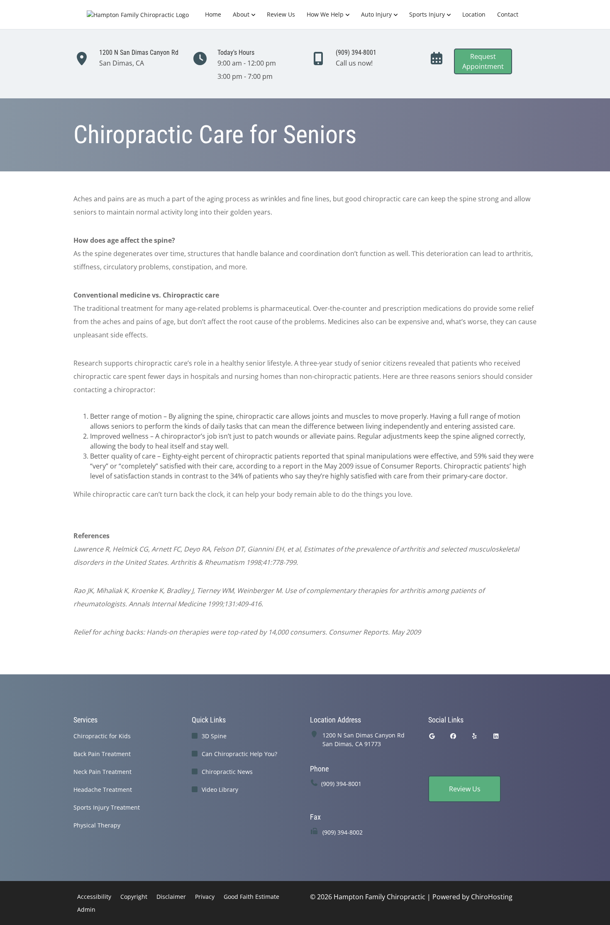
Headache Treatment (102, 789)
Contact (507, 14)
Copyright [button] (133, 897)
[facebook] (453, 736)
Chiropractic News (227, 772)
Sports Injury (427, 14)
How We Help (325, 14)
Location (474, 14)
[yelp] (474, 736)
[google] (432, 736)
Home (213, 14)
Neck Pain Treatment (102, 772)
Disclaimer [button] (171, 897)
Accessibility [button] (94, 897)
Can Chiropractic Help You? (239, 754)
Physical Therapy (96, 825)
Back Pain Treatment (102, 754)
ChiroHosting (491, 896)
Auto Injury (376, 14)
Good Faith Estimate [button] (251, 897)
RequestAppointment (483, 61)
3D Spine (214, 736)
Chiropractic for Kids (102, 736)
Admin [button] (86, 909)
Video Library (220, 789)
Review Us (281, 14)
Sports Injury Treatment (106, 807)
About (241, 14)
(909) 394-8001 (341, 784)
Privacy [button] (205, 897)
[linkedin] (496, 736)
